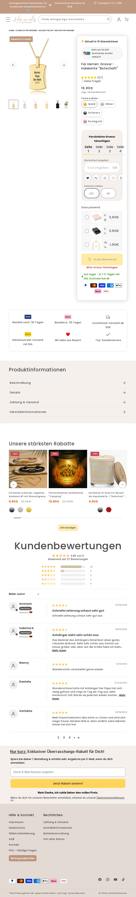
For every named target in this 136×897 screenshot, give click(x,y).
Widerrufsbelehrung (22, 833)
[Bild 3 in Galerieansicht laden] (35, 104)
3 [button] (69, 737)
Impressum (16, 822)
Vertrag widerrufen (23, 858)
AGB (11, 839)
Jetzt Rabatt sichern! (68, 783)
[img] (59, 605)
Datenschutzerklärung (110, 797)
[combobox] (75, 19)
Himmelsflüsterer (117, 893)
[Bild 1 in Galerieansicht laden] (13, 104)
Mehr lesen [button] (59, 650)
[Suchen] (108, 19)
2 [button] (64, 737)
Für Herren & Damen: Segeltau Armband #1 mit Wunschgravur (27, 494)
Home (11, 30)
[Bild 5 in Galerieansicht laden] (58, 104)
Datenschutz (17, 828)
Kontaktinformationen (57, 828)
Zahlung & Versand (55, 822)
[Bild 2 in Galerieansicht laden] (24, 104)
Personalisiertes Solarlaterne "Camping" (66, 494)
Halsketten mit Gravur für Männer (56, 30)
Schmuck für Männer (26, 30)
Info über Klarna (53, 839)
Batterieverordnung (56, 833)
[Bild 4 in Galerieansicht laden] (47, 104)
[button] (8, 19)
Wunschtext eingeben (96, 160)
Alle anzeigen (68, 527)
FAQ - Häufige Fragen (23, 850)
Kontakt (14, 844)
